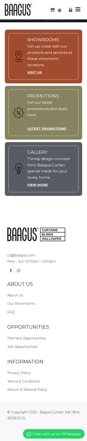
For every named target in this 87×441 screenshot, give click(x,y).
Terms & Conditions (23, 381)
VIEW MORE (37, 185)
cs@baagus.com (21, 255)
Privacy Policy (19, 373)
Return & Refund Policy (27, 389)
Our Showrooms (21, 303)
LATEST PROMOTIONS (46, 128)
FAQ (11, 312)
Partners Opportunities (26, 338)
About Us (15, 295)
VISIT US (34, 72)
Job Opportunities (22, 347)
